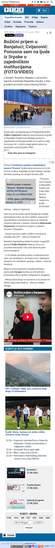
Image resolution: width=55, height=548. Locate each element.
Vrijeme (33, 26)
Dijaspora (21, 26)
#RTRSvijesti (20, 191)
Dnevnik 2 (32, 469)
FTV (52, 546)
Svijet (7, 22)
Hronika (17, 22)
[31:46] (16, 488)
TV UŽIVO (15, 5)
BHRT (47, 546)
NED (48, 518)
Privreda (28, 22)
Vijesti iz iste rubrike (19, 348)
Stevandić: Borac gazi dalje (22, 449)
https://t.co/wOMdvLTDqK (19, 194)
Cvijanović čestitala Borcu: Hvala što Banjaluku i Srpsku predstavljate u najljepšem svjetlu (27, 443)
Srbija (35, 17)
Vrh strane (18, 546)
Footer (11, 535)
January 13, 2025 (13, 202)
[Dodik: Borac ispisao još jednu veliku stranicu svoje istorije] (27, 412)
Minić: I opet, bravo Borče (21, 452)
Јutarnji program (35, 500)
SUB (41, 518)
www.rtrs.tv (30, 543)
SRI (22, 518)
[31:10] (16, 473)
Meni (44, 10)
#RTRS (10, 191)
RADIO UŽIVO (39, 5)
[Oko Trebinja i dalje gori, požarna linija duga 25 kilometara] (27, 368)
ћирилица (14, 2)
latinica (5, 2)
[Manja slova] (47, 32)
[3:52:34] (16, 503)
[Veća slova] (50, 32)
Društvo (9, 26)
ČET (28, 518)
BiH (27, 17)
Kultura (40, 22)
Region (44, 17)
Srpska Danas (34, 485)
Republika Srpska (13, 17)
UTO (16, 518)
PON (9, 518)
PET (34, 518)
